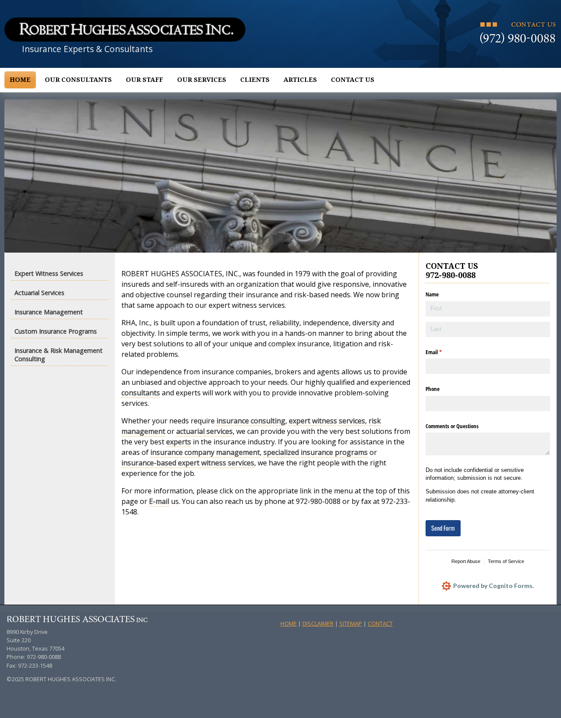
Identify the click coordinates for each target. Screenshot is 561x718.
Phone (433, 389)
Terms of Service (506, 561)
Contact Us (352, 79)
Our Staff (144, 79)
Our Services (201, 79)
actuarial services (204, 431)
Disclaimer (318, 623)
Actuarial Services (39, 293)
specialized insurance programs (315, 452)
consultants (140, 393)
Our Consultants (78, 79)
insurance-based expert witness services (187, 463)
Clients (255, 79)
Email (443, 352)
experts (178, 442)
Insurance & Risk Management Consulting (58, 354)
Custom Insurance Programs (55, 331)
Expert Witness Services (48, 273)
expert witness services (327, 421)
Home (20, 79)
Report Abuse (465, 561)
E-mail (159, 501)
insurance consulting (251, 421)
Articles (300, 79)
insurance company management (205, 452)
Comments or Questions (452, 425)
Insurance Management (48, 312)
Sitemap (350, 623)
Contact (380, 623)
